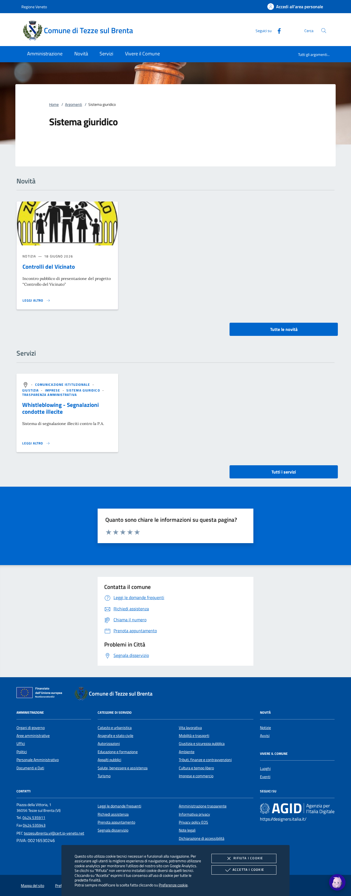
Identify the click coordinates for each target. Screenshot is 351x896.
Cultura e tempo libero (196, 768)
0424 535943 (34, 825)
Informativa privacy (194, 814)
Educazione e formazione (118, 752)
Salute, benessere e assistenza (123, 768)
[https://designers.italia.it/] (297, 809)
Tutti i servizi (283, 472)
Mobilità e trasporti (194, 736)
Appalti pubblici (109, 760)
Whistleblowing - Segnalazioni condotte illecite (60, 408)
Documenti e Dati (30, 768)
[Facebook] (276, 30)
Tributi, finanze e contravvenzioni (205, 760)
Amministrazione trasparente (203, 806)
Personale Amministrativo (37, 760)
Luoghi (265, 768)
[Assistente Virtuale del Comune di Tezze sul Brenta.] (337, 882)
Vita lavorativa (190, 728)
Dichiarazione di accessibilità (201, 838)
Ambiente (186, 752)
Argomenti (73, 104)
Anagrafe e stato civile (115, 736)
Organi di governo (30, 728)
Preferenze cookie (173, 885)
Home (54, 104)
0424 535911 (33, 818)
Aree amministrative (33, 736)
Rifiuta (248, 858)
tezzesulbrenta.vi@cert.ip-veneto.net (54, 833)
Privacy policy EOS (193, 822)
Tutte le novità (284, 329)
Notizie (265, 728)
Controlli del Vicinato (48, 266)
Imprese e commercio (196, 776)
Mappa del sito (32, 886)
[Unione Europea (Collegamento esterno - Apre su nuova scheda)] (40, 693)
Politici (21, 752)
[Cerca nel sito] (324, 30)
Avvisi (265, 736)
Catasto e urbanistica (115, 728)
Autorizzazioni (109, 744)
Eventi (265, 777)
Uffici (20, 744)
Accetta (248, 869)
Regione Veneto (34, 7)
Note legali (187, 830)
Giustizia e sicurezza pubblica (202, 744)
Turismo (104, 776)
